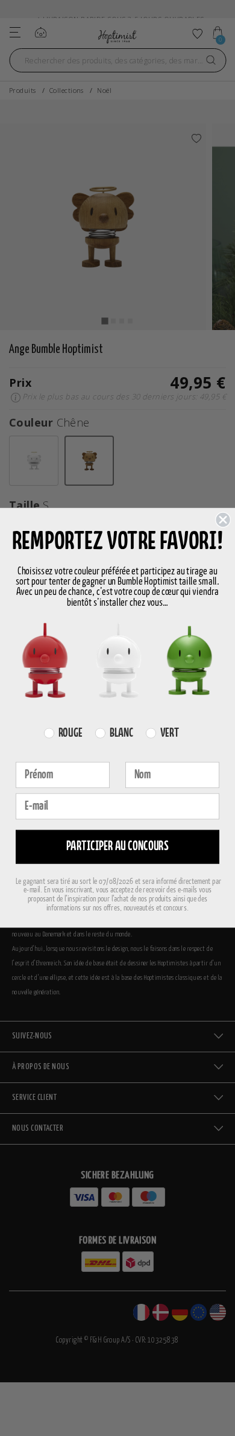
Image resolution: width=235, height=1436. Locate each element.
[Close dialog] (223, 520)
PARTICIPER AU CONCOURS (117, 847)
